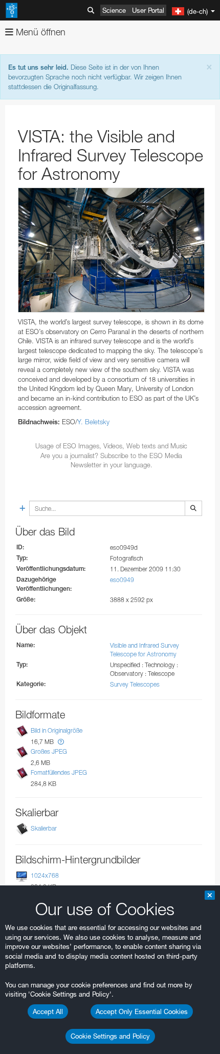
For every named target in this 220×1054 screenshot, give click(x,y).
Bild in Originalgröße (56, 730)
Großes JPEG (49, 751)
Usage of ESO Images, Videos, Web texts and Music (111, 446)
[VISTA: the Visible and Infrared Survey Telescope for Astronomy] (111, 250)
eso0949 (122, 580)
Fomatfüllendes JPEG (59, 772)
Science (114, 10)
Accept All (48, 1011)
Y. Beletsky (93, 422)
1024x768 (45, 875)
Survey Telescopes (135, 684)
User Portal (148, 10)
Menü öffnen (39, 32)
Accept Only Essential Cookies (142, 1011)
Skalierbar (44, 828)
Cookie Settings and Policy (110, 1036)
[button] (61, 742)
